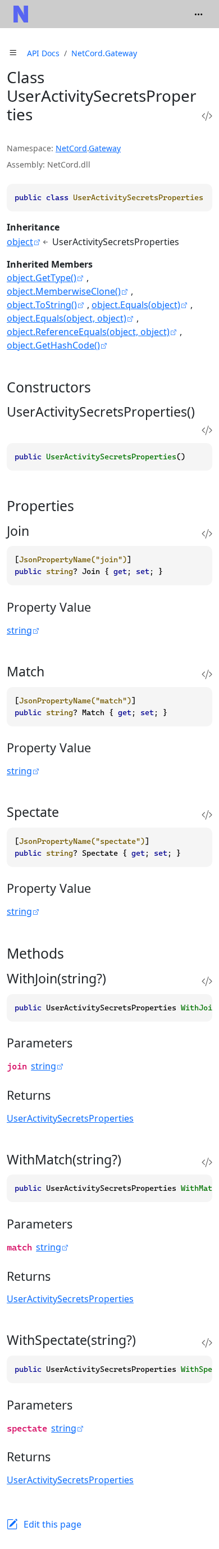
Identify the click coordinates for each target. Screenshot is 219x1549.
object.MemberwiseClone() (64, 291)
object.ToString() (42, 305)
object (20, 242)
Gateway (105, 148)
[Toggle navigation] (198, 13)
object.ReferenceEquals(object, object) (88, 332)
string (19, 630)
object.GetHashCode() (53, 345)
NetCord (71, 148)
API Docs (43, 53)
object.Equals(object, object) (66, 318)
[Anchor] (101, 387)
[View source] (207, 116)
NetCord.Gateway (104, 53)
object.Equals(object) (136, 305)
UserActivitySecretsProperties (70, 1118)
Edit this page (52, 1524)
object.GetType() (41, 278)
